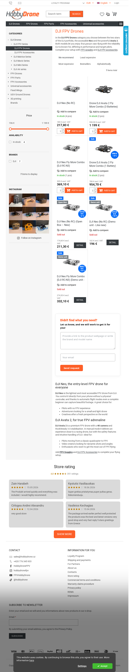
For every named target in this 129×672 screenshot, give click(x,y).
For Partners (74, 564)
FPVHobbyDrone (22, 575)
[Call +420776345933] (13, 3)
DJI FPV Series (21, 44)
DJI (16, 161)
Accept (104, 666)
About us (72, 568)
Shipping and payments (79, 560)
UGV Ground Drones (20, 94)
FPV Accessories (19, 82)
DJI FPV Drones (22, 48)
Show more (64, 534)
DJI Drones (16, 40)
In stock (19, 142)
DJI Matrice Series (22, 56)
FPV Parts (15, 77)
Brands (14, 103)
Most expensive (66, 64)
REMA (71, 592)
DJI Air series (20, 69)
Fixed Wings (16, 90)
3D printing (16, 98)
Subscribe (17, 636)
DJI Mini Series (21, 65)
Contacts (72, 572)
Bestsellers (85, 64)
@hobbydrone (21, 579)
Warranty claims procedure (81, 584)
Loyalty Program (60, 3)
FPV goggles (87, 50)
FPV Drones (16, 73)
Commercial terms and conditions (84, 580)
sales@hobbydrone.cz (24, 556)
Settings (82, 666)
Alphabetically (104, 64)
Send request (71, 368)
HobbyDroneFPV (22, 566)
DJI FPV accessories (108, 50)
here (31, 660)
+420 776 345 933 (22, 561)
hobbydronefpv (21, 570)
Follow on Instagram (31, 238)
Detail (80, 245)
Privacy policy (74, 588)
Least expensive (88, 57)
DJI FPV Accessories (24, 52)
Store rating (64, 466)
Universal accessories (21, 86)
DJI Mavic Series (22, 61)
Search (76, 14)
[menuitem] (14, 23)
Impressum (73, 596)
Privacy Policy (65, 629)
